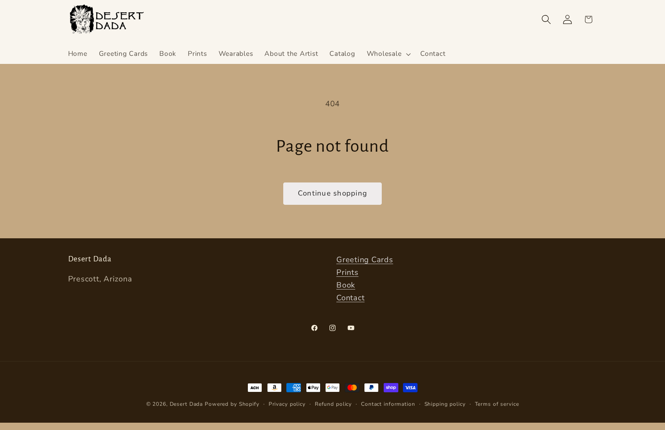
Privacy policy (287, 404)
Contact (350, 298)
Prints (347, 272)
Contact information (388, 404)
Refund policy (333, 404)
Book (345, 285)
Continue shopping (332, 193)
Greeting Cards (364, 259)
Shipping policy (445, 404)
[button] (388, 54)
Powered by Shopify (232, 404)
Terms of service (497, 404)
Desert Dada (186, 404)
